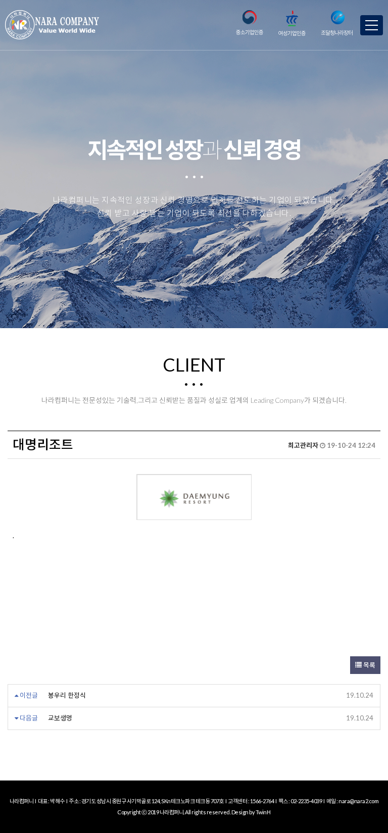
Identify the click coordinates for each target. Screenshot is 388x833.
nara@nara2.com (358, 801)
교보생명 (60, 718)
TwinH (263, 812)
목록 (368, 665)
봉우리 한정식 (67, 695)
